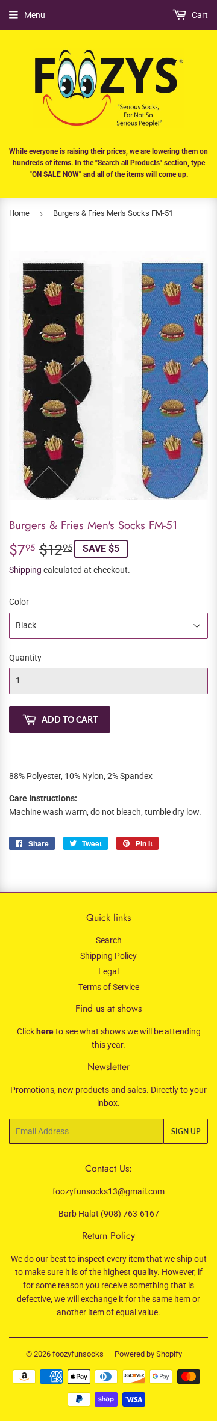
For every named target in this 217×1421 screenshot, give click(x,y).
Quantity (25, 657)
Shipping (25, 570)
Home (19, 213)
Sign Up (185, 1131)
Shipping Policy (108, 956)
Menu (34, 15)
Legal (108, 971)
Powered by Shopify (148, 1353)
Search (109, 940)
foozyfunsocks (78, 1353)
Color (19, 602)
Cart (199, 15)
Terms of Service (108, 987)
